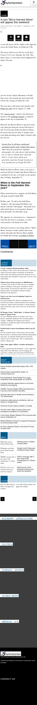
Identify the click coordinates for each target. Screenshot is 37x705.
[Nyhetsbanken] (11, 3)
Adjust (10, 40)
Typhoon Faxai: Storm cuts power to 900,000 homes (17, 282)
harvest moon (10, 114)
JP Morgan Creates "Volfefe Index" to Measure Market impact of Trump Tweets (18, 313)
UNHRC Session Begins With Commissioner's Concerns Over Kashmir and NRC (17, 390)
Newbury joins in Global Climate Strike (26, 442)
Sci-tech (7, 544)
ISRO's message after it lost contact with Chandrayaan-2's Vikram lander (26, 459)
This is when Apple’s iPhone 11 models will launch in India (17, 345)
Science (7, 570)
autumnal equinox (17, 116)
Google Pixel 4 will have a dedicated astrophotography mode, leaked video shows (18, 145)
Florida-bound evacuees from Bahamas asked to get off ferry (18, 329)
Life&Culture (24, 518)
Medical (7, 621)
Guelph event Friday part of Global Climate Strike (26, 449)
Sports (19, 570)
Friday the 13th (6, 108)
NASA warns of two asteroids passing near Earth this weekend (25, 469)
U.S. (16, 621)
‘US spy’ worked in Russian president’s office (15, 268)
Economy (8, 518)
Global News (10, 596)
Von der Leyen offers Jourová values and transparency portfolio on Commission (15, 410)
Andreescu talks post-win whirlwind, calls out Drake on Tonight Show (17, 401)
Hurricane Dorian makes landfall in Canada (16, 406)
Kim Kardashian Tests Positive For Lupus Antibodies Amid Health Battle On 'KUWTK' (16, 378)
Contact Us (34, 5)
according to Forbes (26, 235)
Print (26, 40)
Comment (18, 40)
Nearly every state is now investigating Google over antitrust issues (16, 297)
